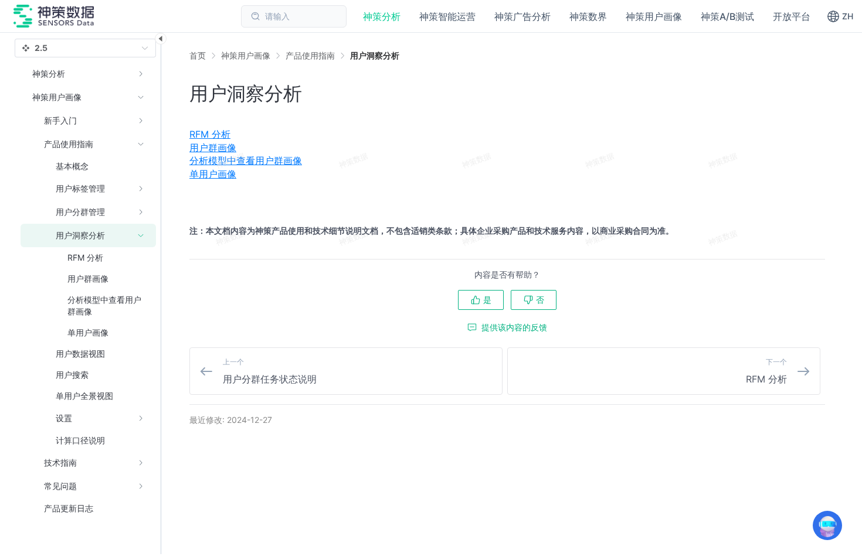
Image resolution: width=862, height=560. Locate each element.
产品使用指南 (310, 55)
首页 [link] (197, 56)
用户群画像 (212, 147)
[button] (840, 16)
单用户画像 (212, 174)
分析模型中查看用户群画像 (245, 160)
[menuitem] (507, 134)
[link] (245, 56)
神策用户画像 (245, 55)
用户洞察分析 (374, 55)
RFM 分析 (209, 134)
